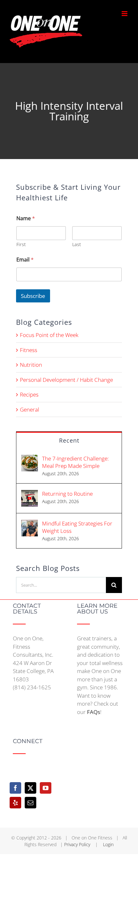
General (29, 409)
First (21, 244)
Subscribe (33, 296)
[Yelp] (15, 802)
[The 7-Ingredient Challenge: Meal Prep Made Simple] (29, 458)
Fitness (28, 350)
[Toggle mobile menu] (125, 13)
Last (76, 244)
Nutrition (31, 364)
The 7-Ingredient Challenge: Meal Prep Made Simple (75, 462)
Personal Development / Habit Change (66, 379)
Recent (69, 440)
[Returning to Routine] (29, 494)
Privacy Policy (77, 844)
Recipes (29, 394)
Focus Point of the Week (49, 335)
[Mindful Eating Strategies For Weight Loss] (29, 523)
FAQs (93, 712)
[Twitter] (30, 788)
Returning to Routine (67, 493)
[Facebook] (15, 788)
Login (108, 844)
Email (25, 260)
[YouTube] (45, 788)
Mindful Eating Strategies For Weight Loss (77, 527)
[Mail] (30, 802)
